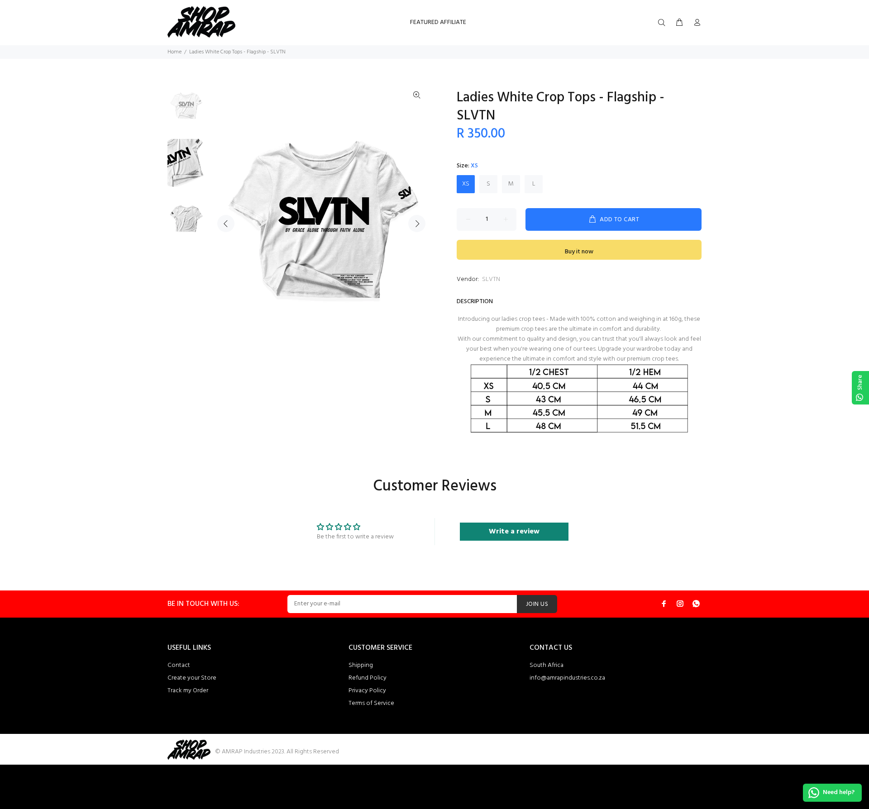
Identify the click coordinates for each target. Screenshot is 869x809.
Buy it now (579, 252)
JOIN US (537, 604)
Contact (178, 665)
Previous (225, 223)
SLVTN (491, 279)
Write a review (514, 532)
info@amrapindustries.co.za (567, 678)
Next (416, 223)
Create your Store (191, 678)
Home (174, 52)
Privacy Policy (367, 690)
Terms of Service (371, 703)
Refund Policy (368, 678)
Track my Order (187, 690)
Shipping (361, 665)
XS (465, 184)
